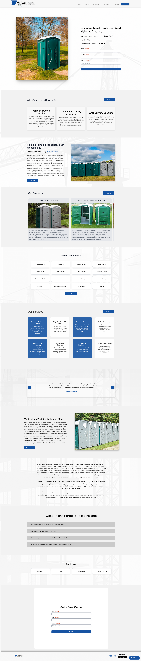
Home (79, 4)
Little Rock (61, 264)
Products (116, 4)
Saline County (102, 264)
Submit (101, 69)
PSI (61, 571)
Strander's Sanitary (102, 571)
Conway (60, 279)
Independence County (60, 286)
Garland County (40, 271)
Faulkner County (81, 264)
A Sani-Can (81, 571)
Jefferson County (102, 271)
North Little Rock (40, 279)
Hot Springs (81, 286)
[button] (29, 387)
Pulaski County (40, 264)
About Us (86, 4)
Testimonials (107, 4)
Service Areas (96, 4)
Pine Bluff (40, 286)
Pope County (81, 279)
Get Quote (110, 100)
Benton (102, 286)
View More (71, 294)
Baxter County (102, 279)
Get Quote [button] (125, 4)
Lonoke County (81, 271)
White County (61, 271)
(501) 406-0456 (107, 36)
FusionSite (40, 571)
